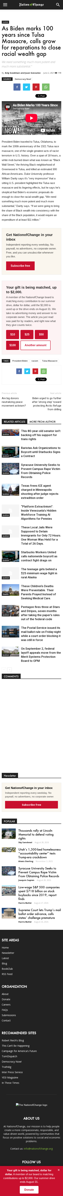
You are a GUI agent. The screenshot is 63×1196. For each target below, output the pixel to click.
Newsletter (8, 953)
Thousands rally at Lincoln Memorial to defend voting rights (36, 834)
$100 (12, 345)
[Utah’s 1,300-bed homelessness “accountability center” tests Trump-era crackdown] (9, 849)
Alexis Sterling (25, 861)
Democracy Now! (23, 79)
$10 (12, 334)
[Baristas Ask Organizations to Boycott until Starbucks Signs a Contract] (10, 452)
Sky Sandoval (25, 842)
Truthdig (6, 1067)
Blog (4, 963)
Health (6, 594)
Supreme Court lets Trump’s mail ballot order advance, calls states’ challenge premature (39, 914)
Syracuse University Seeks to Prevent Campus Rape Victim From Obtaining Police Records (38, 872)
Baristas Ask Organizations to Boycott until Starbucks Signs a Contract (41, 452)
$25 (27, 334)
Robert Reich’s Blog (13, 1040)
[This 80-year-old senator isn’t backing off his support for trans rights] (10, 432)
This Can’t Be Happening (15, 1045)
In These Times (10, 1082)
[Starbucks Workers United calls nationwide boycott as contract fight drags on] (10, 556)
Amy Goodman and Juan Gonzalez (23, 72)
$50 (41, 334)
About (5, 994)
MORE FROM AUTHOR (42, 421)
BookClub (7, 968)
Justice (5, 22)
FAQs (5, 1010)
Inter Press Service (12, 1072)
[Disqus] (31, 728)
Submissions (9, 1015)
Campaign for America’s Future (19, 1051)
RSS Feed (7, 974)
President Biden (20, 360)
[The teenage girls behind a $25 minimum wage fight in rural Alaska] (10, 573)
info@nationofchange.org (38, 1148)
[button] (58, 5)
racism (34, 360)
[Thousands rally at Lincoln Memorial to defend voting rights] (9, 833)
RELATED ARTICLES (14, 421)
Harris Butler (25, 903)
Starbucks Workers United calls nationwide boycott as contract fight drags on (39, 556)
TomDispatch (9, 1056)
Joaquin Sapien (26, 880)
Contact (6, 1020)
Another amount (35, 345)
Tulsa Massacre (49, 360)
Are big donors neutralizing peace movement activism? (14, 402)
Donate (6, 999)
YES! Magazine (10, 1077)
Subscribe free (20, 265)
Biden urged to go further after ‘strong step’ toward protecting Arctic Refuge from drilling (46, 404)
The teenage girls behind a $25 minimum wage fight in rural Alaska (39, 573)
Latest (5, 958)
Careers (6, 1004)
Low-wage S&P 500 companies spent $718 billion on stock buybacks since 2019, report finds (39, 893)
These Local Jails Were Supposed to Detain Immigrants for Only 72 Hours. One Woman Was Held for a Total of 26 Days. (41, 535)
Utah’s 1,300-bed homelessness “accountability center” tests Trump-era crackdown (39, 853)
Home (5, 947)
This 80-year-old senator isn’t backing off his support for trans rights (40, 435)
